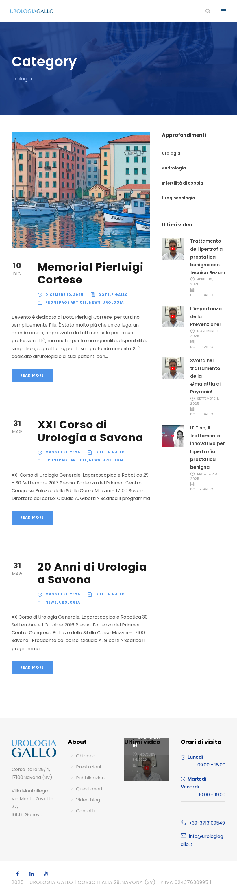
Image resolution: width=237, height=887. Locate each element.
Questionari (89, 788)
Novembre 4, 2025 (143, 757)
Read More (32, 375)
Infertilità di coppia (182, 183)
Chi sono (85, 756)
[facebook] (17, 874)
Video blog (88, 799)
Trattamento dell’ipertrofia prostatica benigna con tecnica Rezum (207, 257)
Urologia (113, 302)
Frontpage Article (66, 302)
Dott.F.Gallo (113, 294)
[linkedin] (31, 874)
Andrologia (174, 168)
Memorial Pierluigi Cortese (91, 273)
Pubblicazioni (90, 777)
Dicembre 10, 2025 (64, 294)
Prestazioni (88, 767)
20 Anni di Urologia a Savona (92, 573)
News (95, 302)
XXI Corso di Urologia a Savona (90, 431)
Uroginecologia (178, 198)
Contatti (85, 810)
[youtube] (46, 874)
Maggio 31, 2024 (62, 452)
